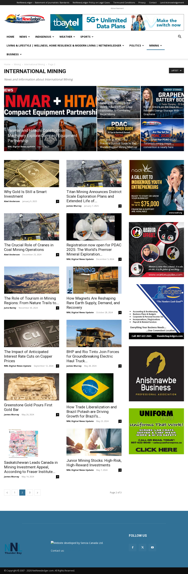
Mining (154, 45)
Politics (135, 45)
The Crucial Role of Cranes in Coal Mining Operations (28, 247)
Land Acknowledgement (172, 2)
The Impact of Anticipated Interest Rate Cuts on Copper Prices (28, 356)
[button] (179, 37)
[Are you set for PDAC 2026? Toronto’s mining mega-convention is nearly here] (162, 135)
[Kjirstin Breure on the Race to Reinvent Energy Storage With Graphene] (162, 102)
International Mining (34, 64)
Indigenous (43, 36)
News (23, 36)
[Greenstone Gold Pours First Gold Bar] (31, 386)
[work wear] (156, 249)
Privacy (142, 2)
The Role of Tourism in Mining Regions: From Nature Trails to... (31, 300)
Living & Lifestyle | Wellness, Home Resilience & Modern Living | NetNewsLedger (64, 45)
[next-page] (37, 493)
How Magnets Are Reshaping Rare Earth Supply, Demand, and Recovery (93, 303)
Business (13, 54)
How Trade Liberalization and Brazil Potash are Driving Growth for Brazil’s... (91, 411)
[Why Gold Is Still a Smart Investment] (31, 173)
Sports (85, 36)
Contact (153, 2)
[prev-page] (7, 493)
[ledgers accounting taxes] (156, 311)
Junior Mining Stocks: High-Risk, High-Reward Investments (94, 462)
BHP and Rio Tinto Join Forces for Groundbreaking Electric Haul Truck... (92, 356)
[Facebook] (132, 547)
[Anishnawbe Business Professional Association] (156, 373)
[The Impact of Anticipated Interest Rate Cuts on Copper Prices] (31, 333)
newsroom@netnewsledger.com (84, 550)
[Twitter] (142, 547)
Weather (65, 36)
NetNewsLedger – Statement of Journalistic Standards (43, 2)
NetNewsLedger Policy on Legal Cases (91, 2)
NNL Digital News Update (21, 146)
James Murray (74, 205)
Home (10, 36)
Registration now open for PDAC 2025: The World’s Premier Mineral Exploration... (93, 249)
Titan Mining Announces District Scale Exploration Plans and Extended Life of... (94, 196)
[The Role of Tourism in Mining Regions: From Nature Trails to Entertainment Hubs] (31, 280)
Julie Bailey (10, 307)
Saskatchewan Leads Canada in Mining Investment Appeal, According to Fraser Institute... (31, 467)
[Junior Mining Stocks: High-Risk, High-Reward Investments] (94, 442)
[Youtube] (152, 547)
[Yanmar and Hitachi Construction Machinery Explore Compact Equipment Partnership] (50, 126)
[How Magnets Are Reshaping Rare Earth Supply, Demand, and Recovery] (94, 280)
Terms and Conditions (124, 2)
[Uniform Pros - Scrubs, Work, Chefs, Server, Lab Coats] (156, 431)
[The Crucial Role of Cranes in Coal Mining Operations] (31, 226)
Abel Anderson (12, 201)
